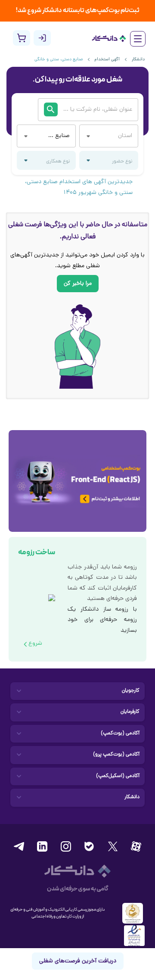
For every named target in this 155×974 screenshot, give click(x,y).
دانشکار (138, 59)
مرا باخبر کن (78, 283)
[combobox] (58, 136)
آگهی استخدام (107, 59)
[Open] (26, 136)
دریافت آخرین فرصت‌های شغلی (77, 961)
